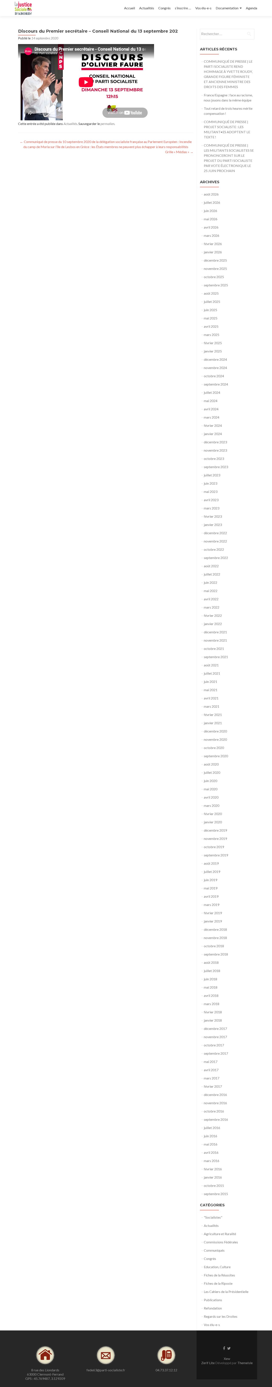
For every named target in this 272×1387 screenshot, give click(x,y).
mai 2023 (210, 492)
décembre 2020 (215, 731)
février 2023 (213, 516)
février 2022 (213, 615)
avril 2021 (211, 698)
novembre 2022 (215, 541)
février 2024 (213, 425)
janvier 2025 (213, 351)
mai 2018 (210, 987)
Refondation (213, 1308)
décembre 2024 (215, 359)
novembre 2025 (215, 268)
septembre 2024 (216, 384)
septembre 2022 (216, 558)
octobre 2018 (214, 946)
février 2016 (213, 1169)
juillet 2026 (212, 202)
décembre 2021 (215, 632)
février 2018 (213, 1012)
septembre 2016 (216, 1119)
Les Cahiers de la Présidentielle (226, 1292)
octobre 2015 (214, 1185)
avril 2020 (211, 797)
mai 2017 (210, 1062)
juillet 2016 (212, 1128)
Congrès (164, 8)
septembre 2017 (216, 1053)
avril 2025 (211, 326)
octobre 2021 (214, 648)
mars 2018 (211, 1004)
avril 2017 (211, 1070)
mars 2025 (211, 335)
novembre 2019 (215, 838)
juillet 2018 (212, 971)
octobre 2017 (214, 1045)
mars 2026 (211, 235)
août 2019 (211, 863)
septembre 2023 (216, 467)
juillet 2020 (212, 772)
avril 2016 (211, 1152)
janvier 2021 (213, 723)
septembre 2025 (216, 285)
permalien (107, 124)
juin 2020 (210, 781)
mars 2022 (211, 607)
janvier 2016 (213, 1177)
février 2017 (213, 1086)
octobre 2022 (214, 549)
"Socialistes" (213, 1217)
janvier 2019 (213, 921)
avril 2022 (211, 599)
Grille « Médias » (179, 152)
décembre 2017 (215, 1028)
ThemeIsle (245, 1363)
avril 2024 (211, 409)
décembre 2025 (215, 260)
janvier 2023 (213, 525)
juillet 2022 (212, 574)
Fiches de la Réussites (219, 1275)
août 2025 (211, 293)
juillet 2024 (212, 392)
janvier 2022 (213, 624)
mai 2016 (210, 1144)
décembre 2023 (215, 442)
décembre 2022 (215, 533)
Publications (213, 1300)
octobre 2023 (214, 458)
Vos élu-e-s (203, 8)
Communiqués (214, 1250)
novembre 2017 (215, 1037)
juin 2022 (210, 582)
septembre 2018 (216, 954)
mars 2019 (211, 905)
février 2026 (213, 244)
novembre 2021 (215, 640)
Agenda (251, 8)
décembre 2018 (215, 929)
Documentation (227, 8)
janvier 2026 (213, 252)
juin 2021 (210, 682)
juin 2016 (210, 1136)
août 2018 (211, 962)
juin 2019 (210, 880)
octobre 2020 (214, 748)
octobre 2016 (214, 1111)
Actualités (146, 8)
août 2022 (211, 566)
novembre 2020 (215, 739)
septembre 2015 (216, 1194)
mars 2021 (211, 706)
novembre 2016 (215, 1103)
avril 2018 (211, 995)
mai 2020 (210, 789)
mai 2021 (210, 690)
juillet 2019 (212, 872)
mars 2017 (211, 1078)
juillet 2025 (212, 302)
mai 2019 (210, 888)
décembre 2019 (215, 830)
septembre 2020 (216, 756)
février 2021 (213, 715)
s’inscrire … (183, 8)
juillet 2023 (212, 475)
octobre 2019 (214, 847)
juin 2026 (210, 211)
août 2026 (211, 194)
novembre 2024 (215, 368)
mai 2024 (210, 401)
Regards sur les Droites (220, 1316)
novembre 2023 (215, 450)
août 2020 (211, 764)
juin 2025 (210, 310)
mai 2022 (210, 591)
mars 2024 (211, 417)
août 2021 (211, 665)
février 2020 (213, 814)
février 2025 (213, 343)
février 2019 (213, 913)
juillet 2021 (212, 673)
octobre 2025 (214, 277)
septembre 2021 (216, 657)
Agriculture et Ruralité (220, 1234)
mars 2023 (211, 508)
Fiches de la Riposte (218, 1283)
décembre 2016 (215, 1095)
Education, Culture (217, 1267)
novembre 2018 (215, 938)
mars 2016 (211, 1161)
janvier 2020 (213, 822)
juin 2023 (210, 483)
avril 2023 (211, 500)
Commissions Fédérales (221, 1242)
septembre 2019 (216, 855)
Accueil (129, 8)
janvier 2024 (213, 434)
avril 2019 (211, 896)
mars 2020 (211, 805)
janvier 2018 (213, 1020)
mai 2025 (210, 318)
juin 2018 (210, 979)
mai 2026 (210, 219)
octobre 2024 (214, 376)
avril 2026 (211, 227)
